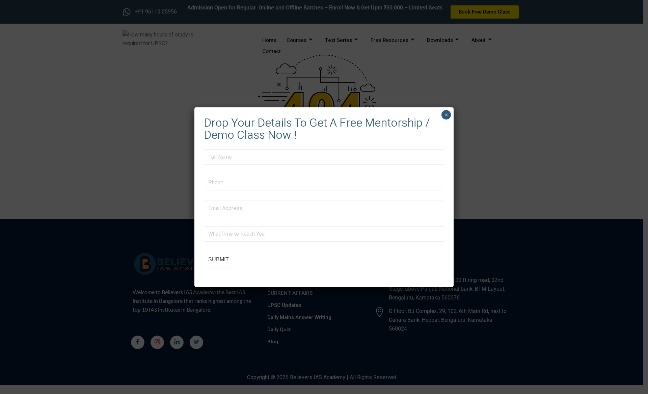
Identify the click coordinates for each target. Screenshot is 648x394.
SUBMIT (218, 259)
